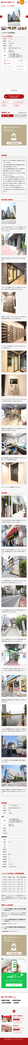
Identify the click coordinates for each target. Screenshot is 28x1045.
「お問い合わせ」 (22, 914)
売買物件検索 (16, 1000)
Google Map (16, 1019)
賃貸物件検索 (5, 1000)
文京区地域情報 (6, 1003)
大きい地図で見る (14, 90)
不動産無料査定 (9, 897)
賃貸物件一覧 (5, 102)
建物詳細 (17, 105)
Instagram (18, 2)
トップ (3, 5)
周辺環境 (4, 105)
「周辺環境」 (3, 923)
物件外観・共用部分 (19, 102)
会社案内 (16, 1003)
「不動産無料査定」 (5, 931)
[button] (1, 17)
